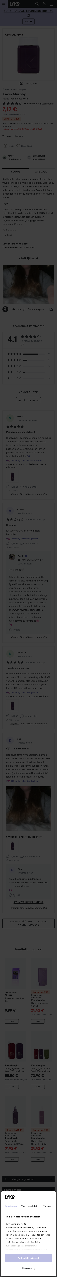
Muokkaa (27, 1268)
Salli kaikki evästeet (28, 1258)
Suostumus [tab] (11, 1206)
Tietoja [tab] (47, 1206)
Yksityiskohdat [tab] (29, 1206)
